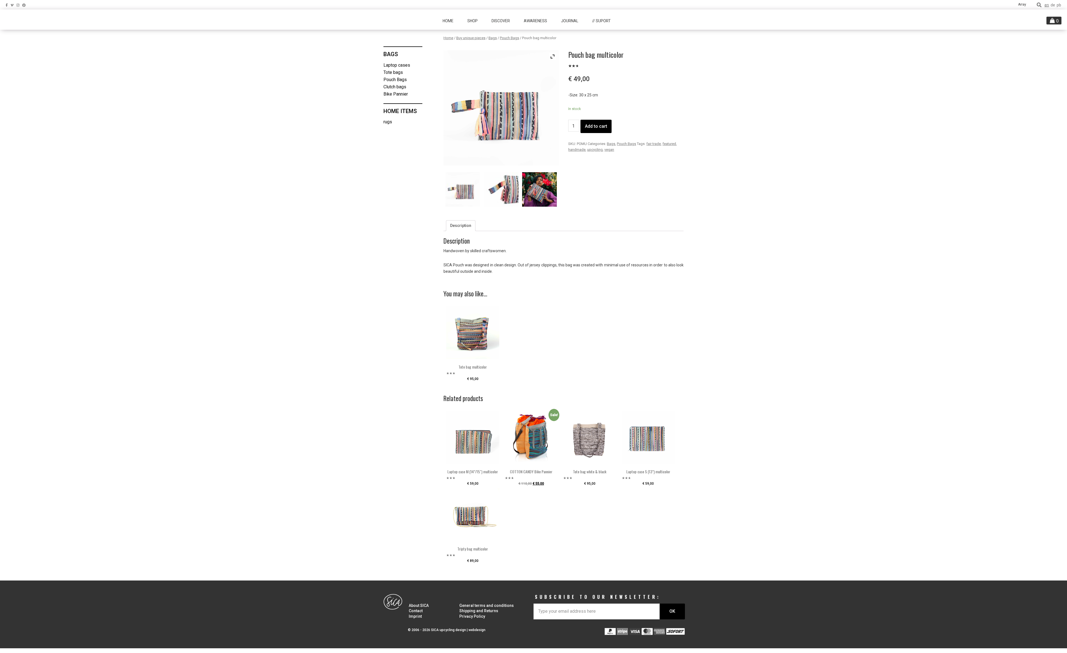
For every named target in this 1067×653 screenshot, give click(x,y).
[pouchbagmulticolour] (462, 189)
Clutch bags (394, 86)
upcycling (595, 149)
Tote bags (393, 72)
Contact (416, 611)
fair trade (653, 144)
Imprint (415, 616)
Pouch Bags (509, 38)
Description (460, 225)
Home (448, 38)
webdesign (476, 630)
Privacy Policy (472, 616)
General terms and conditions (486, 605)
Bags (492, 38)
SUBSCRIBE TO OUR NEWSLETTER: (598, 597)
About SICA (419, 605)
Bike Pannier (395, 94)
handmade (576, 149)
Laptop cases (396, 65)
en (1046, 5)
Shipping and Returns (478, 611)
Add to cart (596, 126)
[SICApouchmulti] (539, 189)
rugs (387, 121)
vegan (609, 149)
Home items (400, 111)
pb (1059, 5)
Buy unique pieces (470, 38)
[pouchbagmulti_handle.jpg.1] (501, 189)
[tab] (460, 225)
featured (669, 144)
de (1053, 5)
